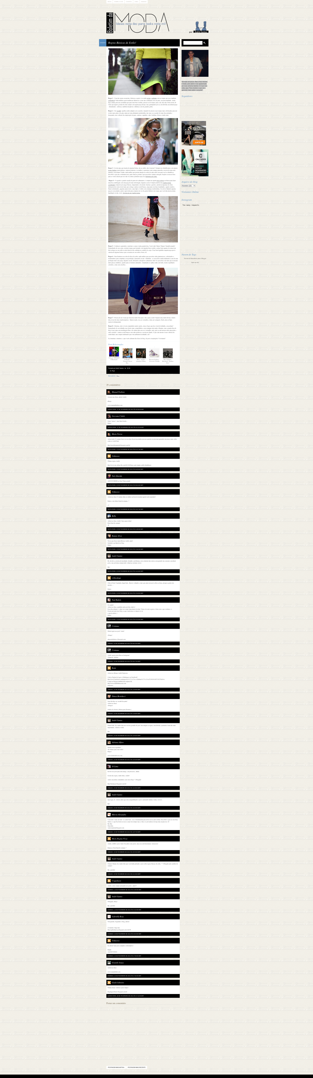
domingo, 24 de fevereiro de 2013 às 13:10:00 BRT (124, 910)
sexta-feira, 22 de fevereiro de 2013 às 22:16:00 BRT (125, 619)
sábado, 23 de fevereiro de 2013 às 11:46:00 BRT (124, 689)
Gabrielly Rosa (118, 916)
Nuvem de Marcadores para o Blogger (195, 258)
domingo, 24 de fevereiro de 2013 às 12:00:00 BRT (124, 889)
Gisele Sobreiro (118, 982)
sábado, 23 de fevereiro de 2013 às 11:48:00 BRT (124, 713)
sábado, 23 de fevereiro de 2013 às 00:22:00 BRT (124, 643)
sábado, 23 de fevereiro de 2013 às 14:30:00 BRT (124, 788)
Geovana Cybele (118, 416)
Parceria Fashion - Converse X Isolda (154, 360)
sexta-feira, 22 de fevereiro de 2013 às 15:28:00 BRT (125, 593)
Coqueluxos (116, 880)
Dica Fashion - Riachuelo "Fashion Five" (167, 361)
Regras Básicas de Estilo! (122, 42)
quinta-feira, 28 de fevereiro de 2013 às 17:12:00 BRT (126, 996)
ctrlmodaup (116, 578)
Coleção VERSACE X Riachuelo (114, 358)
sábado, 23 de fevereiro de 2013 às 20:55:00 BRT (124, 852)
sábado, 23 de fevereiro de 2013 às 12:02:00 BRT (124, 759)
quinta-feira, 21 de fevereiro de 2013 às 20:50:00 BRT (126, 409)
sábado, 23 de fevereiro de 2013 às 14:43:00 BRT (124, 808)
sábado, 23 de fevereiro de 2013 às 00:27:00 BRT (124, 661)
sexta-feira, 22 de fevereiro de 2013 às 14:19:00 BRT (125, 571)
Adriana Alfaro (118, 742)
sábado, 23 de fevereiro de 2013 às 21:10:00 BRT (124, 874)
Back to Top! (171, 1076)
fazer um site (195, 262)
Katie (114, 668)
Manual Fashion (118, 392)
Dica (118, 376)
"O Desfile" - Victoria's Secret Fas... (127, 361)
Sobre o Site (118, 1)
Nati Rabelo (116, 600)
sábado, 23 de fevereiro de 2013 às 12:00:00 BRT (124, 735)
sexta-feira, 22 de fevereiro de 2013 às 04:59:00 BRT (125, 469)
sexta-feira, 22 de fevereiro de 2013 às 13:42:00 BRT (125, 549)
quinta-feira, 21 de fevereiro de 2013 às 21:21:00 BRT (126, 427)
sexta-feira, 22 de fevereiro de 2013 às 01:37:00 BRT (125, 449)
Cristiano (115, 626)
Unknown (115, 456)
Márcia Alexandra (119, 814)
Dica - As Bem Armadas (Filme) (141, 360)
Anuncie (143, 1)
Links (136, 1)
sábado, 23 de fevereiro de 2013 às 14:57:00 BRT (124, 832)
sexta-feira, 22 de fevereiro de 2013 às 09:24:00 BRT (125, 485)
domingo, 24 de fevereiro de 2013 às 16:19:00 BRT (124, 934)
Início (109, 1)
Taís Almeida (117, 476)
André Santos (117, 556)
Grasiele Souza (118, 962)
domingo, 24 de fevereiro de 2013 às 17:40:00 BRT (124, 976)
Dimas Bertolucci (118, 696)
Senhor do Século (113, 709)
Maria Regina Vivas (119, 838)
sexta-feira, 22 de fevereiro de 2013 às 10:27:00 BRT (125, 509)
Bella (114, 516)
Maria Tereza (117, 434)
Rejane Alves (117, 535)
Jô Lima (115, 766)
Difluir (163, 1076)
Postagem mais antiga (116, 1067)
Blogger (150, 1076)
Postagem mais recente (136, 1067)
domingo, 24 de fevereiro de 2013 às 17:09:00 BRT (124, 956)
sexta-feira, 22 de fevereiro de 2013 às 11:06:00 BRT (125, 529)
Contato (129, 1)
